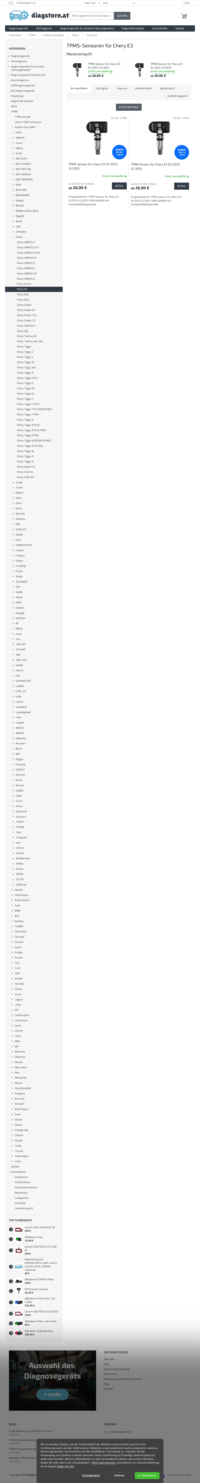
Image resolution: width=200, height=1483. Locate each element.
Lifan (18, 717)
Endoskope (21, 1177)
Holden (20, 608)
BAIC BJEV (21, 159)
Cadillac (19, 926)
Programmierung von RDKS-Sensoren (31, 1431)
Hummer (21, 618)
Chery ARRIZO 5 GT (28, 247)
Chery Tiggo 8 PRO (28, 435)
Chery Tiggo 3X (26, 362)
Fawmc (20, 550)
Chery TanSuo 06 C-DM (30, 341)
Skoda (18, 1120)
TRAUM (20, 827)
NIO (18, 754)
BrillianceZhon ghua (27, 211)
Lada (18, 697)
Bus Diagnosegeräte (23, 91)
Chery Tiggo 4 (25, 373)
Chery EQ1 (23, 294)
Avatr (19, 153)
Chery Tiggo (24, 347)
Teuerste (121, 88)
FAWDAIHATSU (24, 545)
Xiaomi (19, 869)
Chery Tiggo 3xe (26, 368)
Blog (106, 1384)
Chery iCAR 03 (25, 472)
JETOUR (20, 650)
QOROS (20, 770)
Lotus (18, 1036)
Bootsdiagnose (20, 80)
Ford (17, 968)
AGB (105, 3)
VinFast (20, 853)
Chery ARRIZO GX (27, 274)
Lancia (19, 702)
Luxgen (20, 723)
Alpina (19, 148)
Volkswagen (22, 1156)
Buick (19, 221)
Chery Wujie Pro (26, 467)
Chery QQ (22, 331)
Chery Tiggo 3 (25, 357)
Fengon (20, 556)
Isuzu (19, 634)
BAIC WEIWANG (24, 179)
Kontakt (108, 1389)
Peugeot (20, 1094)
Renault (19, 1104)
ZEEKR (19, 874)
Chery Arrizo (24, 284)
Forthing (21, 566)
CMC (18, 227)
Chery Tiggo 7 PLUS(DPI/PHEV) (34, 409)
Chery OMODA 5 (26, 326)
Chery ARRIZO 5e (27, 258)
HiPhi (18, 603)
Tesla (18, 1146)
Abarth (19, 890)
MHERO (20, 733)
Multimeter (21, 1193)
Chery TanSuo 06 (26, 336)
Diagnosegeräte (20, 56)
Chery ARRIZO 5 (26, 242)
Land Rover (21, 1020)
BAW (18, 185)
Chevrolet (20, 932)
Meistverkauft (143, 88)
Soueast (21, 817)
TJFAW (19, 822)
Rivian (19, 780)
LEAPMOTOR (23, 681)
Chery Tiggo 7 (25, 399)
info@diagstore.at (120, 1432)
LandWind (21, 707)
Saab (19, 796)
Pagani (19, 759)
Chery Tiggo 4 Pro (27, 378)
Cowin (19, 488)
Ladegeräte (22, 1198)
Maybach (20, 1057)
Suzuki (18, 1141)
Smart (18, 1125)
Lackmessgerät (24, 1208)
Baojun (20, 201)
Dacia (18, 947)
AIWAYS (20, 138)
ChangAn (21, 232)
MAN (17, 1041)
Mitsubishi (21, 1078)
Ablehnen (119, 1475)
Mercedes (21, 1067)
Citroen (19, 942)
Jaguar (19, 1000)
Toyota (19, 1151)
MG (17, 1047)
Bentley (19, 921)
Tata (18, 832)
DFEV (18, 498)
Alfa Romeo (21, 895)
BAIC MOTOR (23, 169)
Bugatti (20, 216)
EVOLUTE (21, 529)
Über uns (90, 3)
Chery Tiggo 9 (25, 456)
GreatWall (21, 582)
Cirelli (19, 483)
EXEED (19, 535)
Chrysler (20, 937)
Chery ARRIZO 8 (26, 268)
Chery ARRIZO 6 (26, 263)
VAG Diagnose (19, 61)
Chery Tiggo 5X (26, 388)
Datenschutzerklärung (117, 1369)
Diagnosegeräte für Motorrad (28, 75)
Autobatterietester (26, 1187)
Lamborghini (22, 1015)
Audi (17, 905)
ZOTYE (20, 879)
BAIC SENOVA (23, 174)
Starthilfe (20, 1203)
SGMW (19, 791)
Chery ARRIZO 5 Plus (28, 253)
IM (17, 623)
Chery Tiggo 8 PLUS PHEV (31, 430)
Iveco (18, 994)
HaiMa (19, 592)
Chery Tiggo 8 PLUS (28, 425)
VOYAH (20, 848)
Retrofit (20, 775)
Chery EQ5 (23, 300)
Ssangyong (21, 1130)
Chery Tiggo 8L (25, 451)
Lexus (18, 1026)
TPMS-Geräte (23, 117)
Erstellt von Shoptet (179, 1475)
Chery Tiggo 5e (26, 394)
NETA (19, 749)
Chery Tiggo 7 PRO (28, 415)
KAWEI (19, 665)
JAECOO (21, 644)
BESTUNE (21, 190)
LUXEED (20, 686)
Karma (19, 670)
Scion (19, 801)
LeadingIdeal (23, 712)
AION (18, 132)
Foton (19, 571)
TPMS (14, 112)
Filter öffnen (128, 107)
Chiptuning (17, 96)
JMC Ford (21, 660)
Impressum (110, 1374)
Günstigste (102, 88)
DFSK (19, 509)
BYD (17, 916)
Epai (18, 540)
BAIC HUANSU (23, 164)
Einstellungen (91, 1475)
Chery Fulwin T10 (27, 315)
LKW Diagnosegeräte (23, 86)
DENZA (19, 493)
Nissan (18, 1083)
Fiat (17, 963)
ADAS (14, 106)
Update (15, 1167)
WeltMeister (23, 858)
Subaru (19, 1135)
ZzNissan (21, 885)
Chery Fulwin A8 (26, 310)
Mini (17, 1073)
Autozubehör (18, 1172)
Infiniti (18, 989)
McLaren (21, 743)
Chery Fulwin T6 (26, 321)
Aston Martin (22, 900)
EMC (18, 524)
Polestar (21, 765)
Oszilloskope (22, 1182)
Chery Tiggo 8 (25, 420)
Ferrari (19, 958)
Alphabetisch (167, 88)
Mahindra (21, 738)
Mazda (18, 1062)
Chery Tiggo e (25, 461)
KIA (17, 1010)
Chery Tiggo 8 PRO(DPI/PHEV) (34, 441)
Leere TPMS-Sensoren (28, 122)
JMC (18, 655)
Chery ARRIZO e (26, 279)
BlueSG (20, 206)
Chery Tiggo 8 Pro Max (30, 446)
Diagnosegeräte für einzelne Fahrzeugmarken (27, 68)
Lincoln (19, 1031)
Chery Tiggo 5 (25, 383)
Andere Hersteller (25, 127)
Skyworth (21, 812)
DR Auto (20, 514)
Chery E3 (22, 289)
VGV (18, 843)
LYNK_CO (21, 691)
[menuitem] (18, 28)
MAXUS (20, 728)
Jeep (18, 1005)
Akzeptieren (149, 1475)
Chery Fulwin (24, 305)
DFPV (19, 503)
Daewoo (20, 519)
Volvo (18, 1161)
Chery (19, 237)
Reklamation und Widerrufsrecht (123, 1379)
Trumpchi (21, 838)
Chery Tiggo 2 (25, 352)
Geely (19, 576)
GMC (17, 973)
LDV (18, 676)
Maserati (20, 1052)
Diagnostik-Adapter (22, 101)
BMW (18, 911)
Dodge (19, 952)
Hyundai (19, 984)
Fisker (19, 561)
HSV (18, 587)
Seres (19, 806)
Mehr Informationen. (104, 1462)
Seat (17, 1114)
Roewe (20, 785)
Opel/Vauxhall (23, 1088)
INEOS (19, 629)
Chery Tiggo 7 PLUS (28, 404)
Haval (19, 597)
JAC (18, 639)
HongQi (20, 613)
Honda (18, 979)
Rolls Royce (22, 1109)
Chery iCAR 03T (26, 477)
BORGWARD (22, 195)
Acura (19, 143)
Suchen (122, 15)
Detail (119, 185)
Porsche (20, 1099)
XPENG (19, 864)
